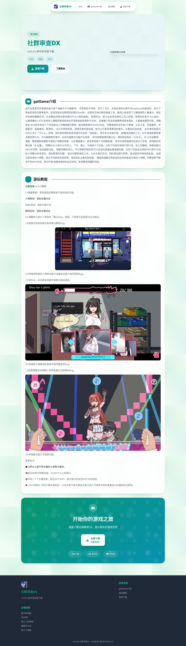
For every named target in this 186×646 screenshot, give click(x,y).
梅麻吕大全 (26, 626)
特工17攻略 (26, 630)
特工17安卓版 (27, 621)
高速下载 (123, 597)
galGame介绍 (125, 588)
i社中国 (24, 617)
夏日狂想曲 (26, 613)
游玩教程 (123, 593)
